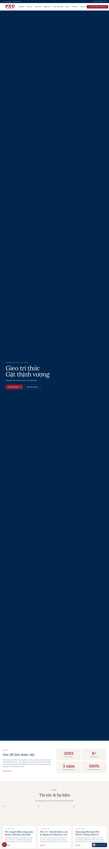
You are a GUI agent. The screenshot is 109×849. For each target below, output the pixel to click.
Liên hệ (82, 6)
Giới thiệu (21, 6)
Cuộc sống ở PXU (58, 6)
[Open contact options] (4, 844)
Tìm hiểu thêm (7, 771)
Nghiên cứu (47, 6)
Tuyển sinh (38, 6)
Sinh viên (74, 6)
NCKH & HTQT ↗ (17, 1)
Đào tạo (29, 6)
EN (105, 1)
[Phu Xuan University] (9, 6)
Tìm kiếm (97, 1)
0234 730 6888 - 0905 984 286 (98, 6)
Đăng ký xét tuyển (13, 387)
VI (102, 1)
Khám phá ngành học (32, 387)
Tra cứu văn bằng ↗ (7, 1)
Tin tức (67, 6)
